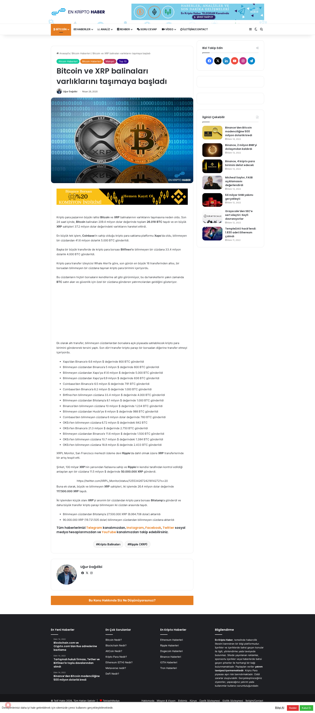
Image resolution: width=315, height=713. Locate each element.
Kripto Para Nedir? (116, 656)
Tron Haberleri (168, 668)
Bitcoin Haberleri (81, 53)
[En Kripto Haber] (78, 11)
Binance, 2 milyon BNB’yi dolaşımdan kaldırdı (241, 147)
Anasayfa (64, 53)
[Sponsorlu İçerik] (122, 196)
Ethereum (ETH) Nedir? (119, 662)
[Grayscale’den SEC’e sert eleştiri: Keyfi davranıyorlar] (212, 216)
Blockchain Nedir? (116, 645)
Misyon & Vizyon (166, 700)
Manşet (110, 61)
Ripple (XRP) (138, 544)
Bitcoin (61, 29)
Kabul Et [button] (306, 708)
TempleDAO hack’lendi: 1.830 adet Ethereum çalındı (240, 232)
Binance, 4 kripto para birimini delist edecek (240, 163)
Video (169, 29)
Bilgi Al (279, 707)
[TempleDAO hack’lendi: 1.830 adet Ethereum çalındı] (212, 233)
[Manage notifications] (8, 705)
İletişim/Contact (195, 29)
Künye (193, 700)
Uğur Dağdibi (70, 91)
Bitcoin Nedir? (114, 639)
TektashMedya (111, 700)
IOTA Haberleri (168, 662)
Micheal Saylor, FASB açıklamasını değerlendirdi (239, 181)
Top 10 (123, 61)
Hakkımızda (147, 700)
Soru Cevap (148, 29)
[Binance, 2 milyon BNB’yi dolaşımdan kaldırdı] (212, 150)
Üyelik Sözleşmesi (209, 700)
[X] (87, 573)
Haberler (83, 29)
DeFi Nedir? (112, 673)
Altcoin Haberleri (68, 61)
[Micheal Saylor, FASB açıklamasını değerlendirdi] (212, 182)
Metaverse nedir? (116, 668)
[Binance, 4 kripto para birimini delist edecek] (212, 166)
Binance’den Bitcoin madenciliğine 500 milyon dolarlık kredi (238, 131)
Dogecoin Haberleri (171, 651)
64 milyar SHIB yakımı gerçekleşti (239, 197)
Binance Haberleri (170, 656)
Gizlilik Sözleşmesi (232, 700)
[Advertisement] (122, 314)
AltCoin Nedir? (114, 651)
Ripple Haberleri (169, 645)
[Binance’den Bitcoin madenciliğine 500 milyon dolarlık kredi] (212, 132)
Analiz (105, 29)
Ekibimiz (182, 700)
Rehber (124, 29)
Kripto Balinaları (109, 544)
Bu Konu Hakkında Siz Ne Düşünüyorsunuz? (122, 600)
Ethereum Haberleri (171, 639)
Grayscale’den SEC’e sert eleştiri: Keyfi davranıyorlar (239, 215)
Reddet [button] (293, 708)
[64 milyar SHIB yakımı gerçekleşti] (212, 200)
